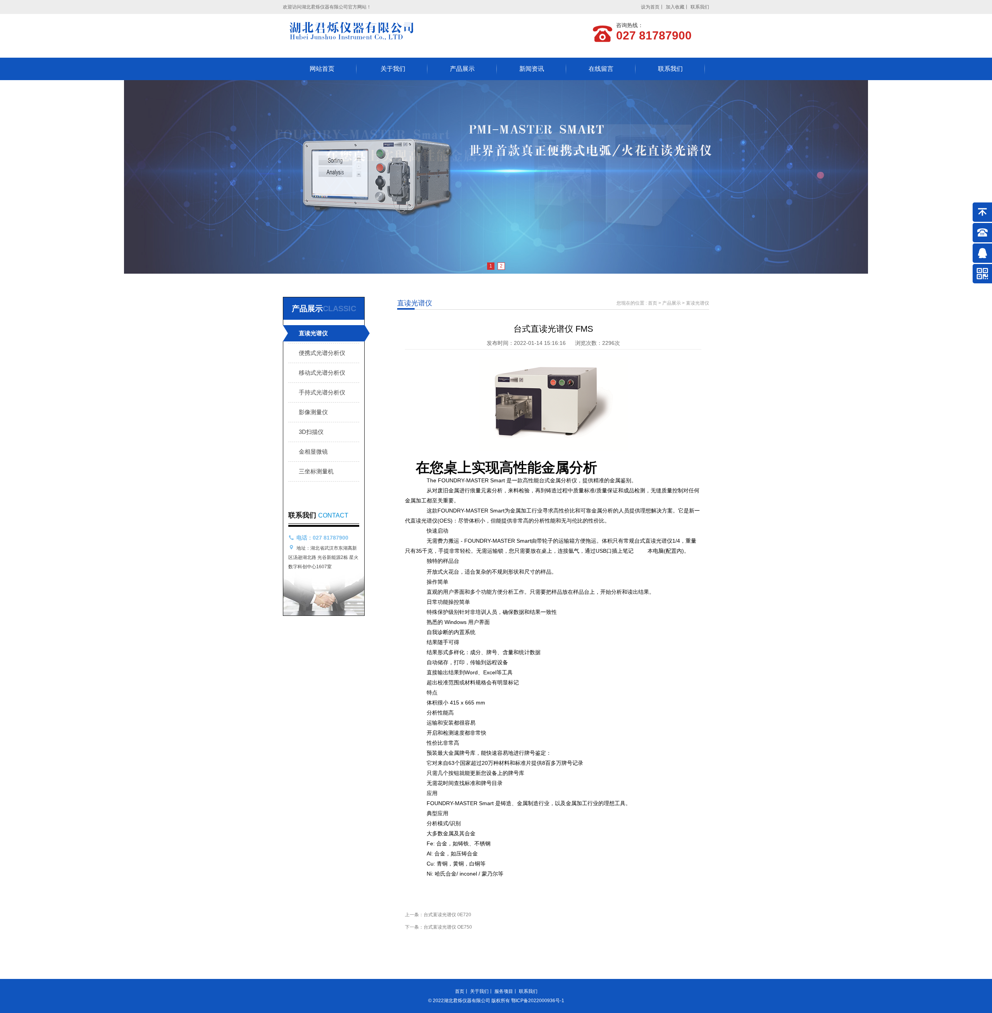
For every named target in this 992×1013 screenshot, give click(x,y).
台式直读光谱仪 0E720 (447, 914)
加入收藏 (675, 7)
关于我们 (393, 68)
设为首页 (650, 7)
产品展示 (462, 68)
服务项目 (503, 991)
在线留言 (601, 68)
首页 (652, 303)
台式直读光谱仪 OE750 (448, 927)
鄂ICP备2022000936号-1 (537, 1000)
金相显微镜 (313, 451)
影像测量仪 (313, 412)
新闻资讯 (531, 68)
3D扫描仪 (311, 432)
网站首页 (322, 68)
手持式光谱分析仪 (322, 392)
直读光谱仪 (313, 333)
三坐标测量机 (316, 471)
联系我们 (700, 7)
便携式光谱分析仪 (322, 353)
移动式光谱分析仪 (322, 372)
